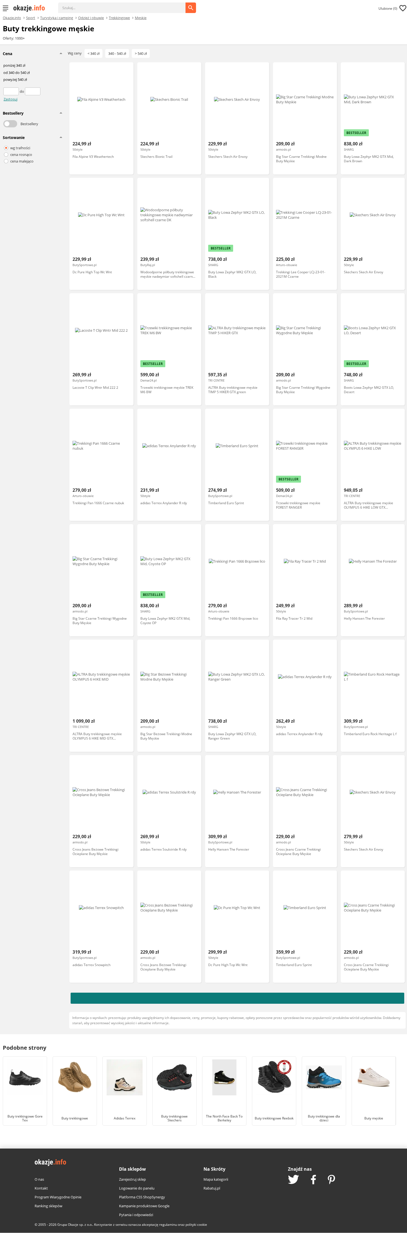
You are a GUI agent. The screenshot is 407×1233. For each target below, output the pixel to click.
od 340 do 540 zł (16, 73)
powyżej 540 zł (15, 80)
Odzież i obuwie (91, 17)
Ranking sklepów (48, 1205)
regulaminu (168, 1224)
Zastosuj (10, 99)
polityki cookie (196, 1224)
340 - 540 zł (117, 53)
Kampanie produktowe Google (144, 1205)
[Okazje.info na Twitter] (293, 1180)
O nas (39, 1179)
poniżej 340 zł (14, 65)
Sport (30, 17)
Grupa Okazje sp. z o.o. (74, 1224)
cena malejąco (22, 161)
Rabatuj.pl (212, 1188)
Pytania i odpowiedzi (136, 1214)
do (22, 91)
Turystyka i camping (56, 17)
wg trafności (20, 147)
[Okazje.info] (31, 8)
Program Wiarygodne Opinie (58, 1197)
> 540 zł (141, 53)
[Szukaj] (126, 4)
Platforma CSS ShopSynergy (142, 1197)
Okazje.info (12, 18)
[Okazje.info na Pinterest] (331, 1180)
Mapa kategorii (216, 1179)
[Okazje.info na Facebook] (313, 1180)
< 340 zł (93, 53)
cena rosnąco (21, 154)
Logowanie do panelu (136, 1188)
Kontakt (41, 1188)
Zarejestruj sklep (132, 1179)
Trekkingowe (119, 17)
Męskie (140, 17)
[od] (11, 91)
